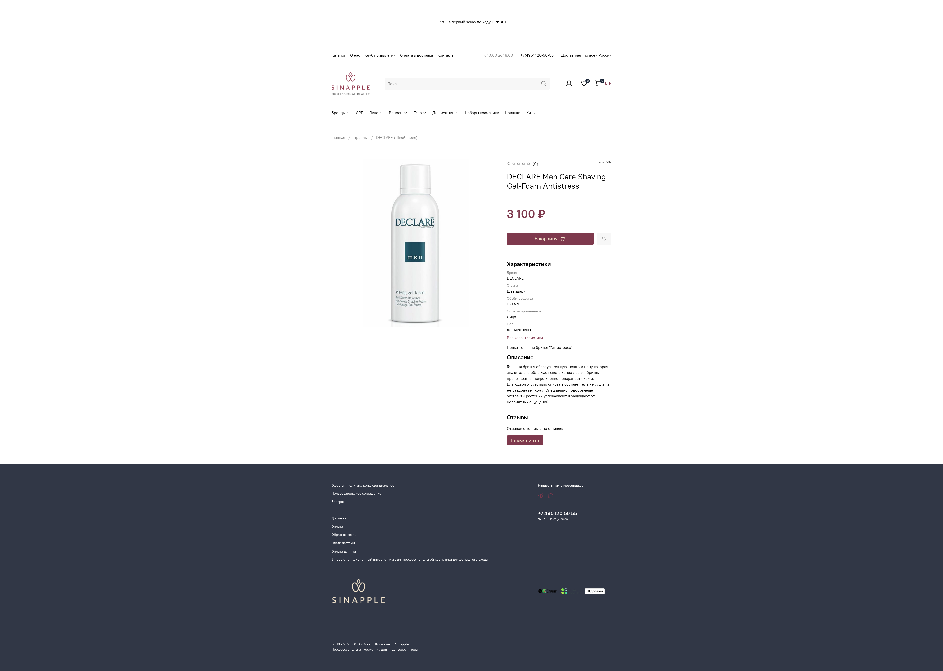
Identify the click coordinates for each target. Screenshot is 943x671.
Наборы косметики (482, 112)
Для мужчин (443, 112)
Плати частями (343, 543)
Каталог (339, 55)
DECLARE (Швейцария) (396, 137)
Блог (335, 510)
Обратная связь (344, 534)
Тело (418, 112)
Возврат (338, 502)
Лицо (373, 112)
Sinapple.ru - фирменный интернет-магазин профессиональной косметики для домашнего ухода (410, 559)
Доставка (339, 518)
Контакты (445, 55)
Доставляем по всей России (586, 55)
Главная (338, 137)
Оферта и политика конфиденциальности (365, 485)
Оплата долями (344, 551)
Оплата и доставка (416, 55)
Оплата (337, 526)
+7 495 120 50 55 (557, 513)
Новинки (512, 112)
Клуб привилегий (380, 55)
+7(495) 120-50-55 (537, 55)
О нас (355, 55)
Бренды (339, 112)
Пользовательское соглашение (356, 493)
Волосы (396, 112)
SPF (359, 112)
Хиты (530, 112)
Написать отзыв (525, 440)
